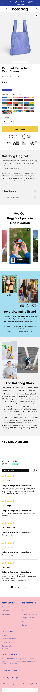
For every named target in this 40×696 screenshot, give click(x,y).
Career (24, 625)
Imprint (25, 621)
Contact (25, 607)
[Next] (37, 3)
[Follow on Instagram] (8, 678)
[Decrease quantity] (4, 121)
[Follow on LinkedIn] (17, 678)
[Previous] (2, 3)
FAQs (24, 610)
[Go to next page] (31, 587)
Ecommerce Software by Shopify (26, 684)
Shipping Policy (28, 618)
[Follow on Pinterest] (12, 678)
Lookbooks (6, 610)
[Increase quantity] (11, 121)
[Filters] (32, 470)
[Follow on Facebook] (3, 678)
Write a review (8, 470)
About (4, 607)
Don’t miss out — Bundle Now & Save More (20, 3)
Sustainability (7, 614)
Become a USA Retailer (7, 647)
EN (7, 690)
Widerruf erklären (10, 671)
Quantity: (5, 118)
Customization (7, 642)
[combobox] (20, 690)
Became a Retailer (9, 639)
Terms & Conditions (29, 614)
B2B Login (5, 635)
